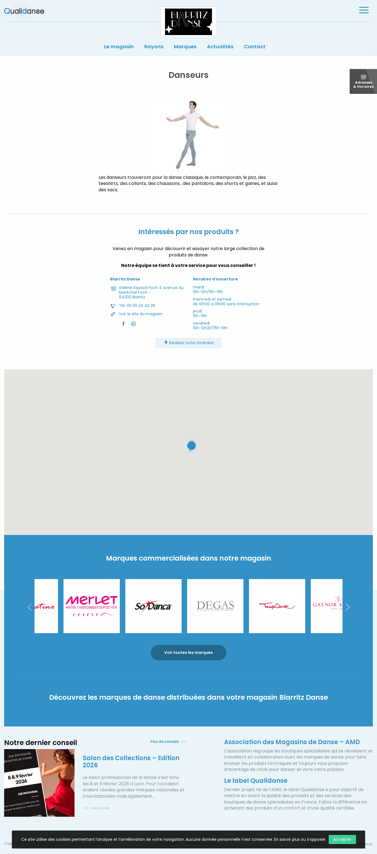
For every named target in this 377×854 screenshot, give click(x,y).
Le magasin (119, 46)
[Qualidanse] (24, 11)
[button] (192, 446)
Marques (185, 46)
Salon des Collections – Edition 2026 (131, 762)
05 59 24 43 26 (141, 305)
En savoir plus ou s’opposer (299, 839)
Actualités (220, 46)
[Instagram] (133, 323)
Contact (255, 46)
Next (347, 607)
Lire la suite (100, 808)
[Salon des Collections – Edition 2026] (39, 783)
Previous (29, 607)
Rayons (153, 46)
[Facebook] (123, 323)
